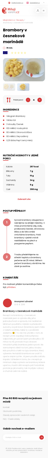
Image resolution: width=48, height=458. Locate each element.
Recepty (20, 20)
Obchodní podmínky (12, 411)
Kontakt (6, 407)
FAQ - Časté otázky (11, 419)
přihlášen (11, 287)
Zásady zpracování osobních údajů (19, 415)
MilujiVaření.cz (9, 20)
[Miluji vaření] (10, 10)
